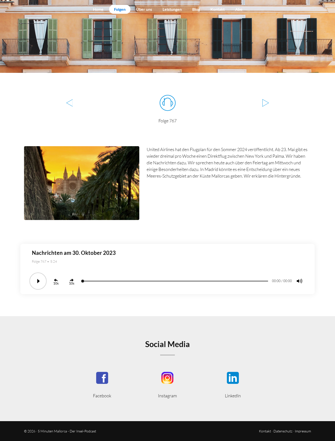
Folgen (120, 9)
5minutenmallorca (168, 384)
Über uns (144, 9)
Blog (196, 9)
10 (55, 283)
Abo (238, 9)
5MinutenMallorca (102, 384)
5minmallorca (233, 384)
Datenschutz (282, 431)
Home (98, 9)
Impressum (303, 431)
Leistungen (172, 9)
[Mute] (299, 281)
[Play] (38, 281)
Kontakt (217, 9)
